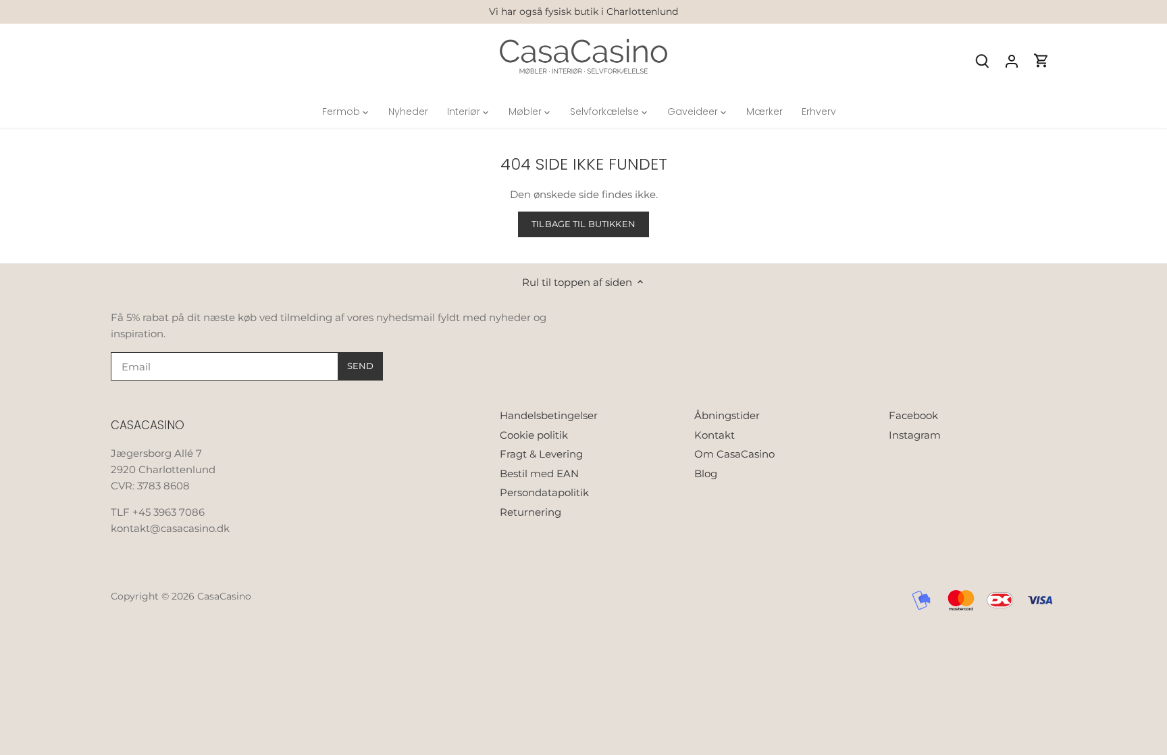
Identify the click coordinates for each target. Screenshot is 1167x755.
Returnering (530, 512)
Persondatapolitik (544, 492)
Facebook (913, 415)
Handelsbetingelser (549, 415)
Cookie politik (534, 435)
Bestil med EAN (539, 473)
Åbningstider (727, 415)
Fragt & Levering (541, 453)
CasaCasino (224, 596)
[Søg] (982, 60)
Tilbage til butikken (583, 224)
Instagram (915, 435)
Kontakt (714, 435)
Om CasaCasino (734, 453)
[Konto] (1012, 60)
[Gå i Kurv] (1041, 60)
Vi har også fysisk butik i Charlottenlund (583, 11)
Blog (705, 473)
